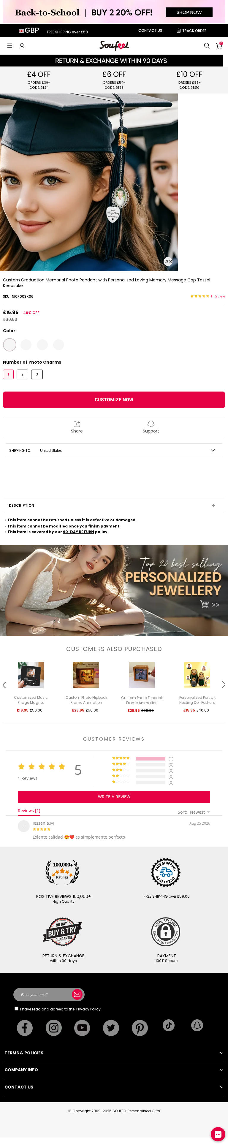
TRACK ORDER (194, 30)
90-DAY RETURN (78, 531)
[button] (9, 45)
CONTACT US (150, 30)
